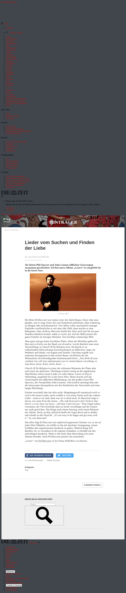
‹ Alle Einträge (11, 230)
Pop (26, 470)
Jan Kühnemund (36, 460)
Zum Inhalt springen (9, 2)
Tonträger (63, 222)
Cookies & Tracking (14, 585)
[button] (4, 24)
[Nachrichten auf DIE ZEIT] (15, 194)
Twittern (66, 455)
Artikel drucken (53, 460)
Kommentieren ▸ (92, 485)
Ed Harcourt (45, 440)
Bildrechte (10, 572)
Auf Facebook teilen (40, 455)
